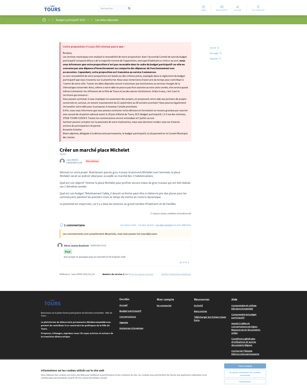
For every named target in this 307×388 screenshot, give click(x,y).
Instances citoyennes (131, 328)
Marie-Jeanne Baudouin (76, 245)
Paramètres (245, 381)
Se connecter (164, 305)
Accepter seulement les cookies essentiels (245, 374)
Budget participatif (130, 310)
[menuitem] (136, 305)
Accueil (123, 305)
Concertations (127, 316)
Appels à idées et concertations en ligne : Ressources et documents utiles (245, 328)
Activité (198, 305)
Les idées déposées (106, 20)
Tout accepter (245, 366)
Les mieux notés (128, 225)
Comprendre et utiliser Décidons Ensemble (244, 307)
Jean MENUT (72, 159)
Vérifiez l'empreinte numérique (176, 274)
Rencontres (200, 311)
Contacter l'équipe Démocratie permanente (245, 352)
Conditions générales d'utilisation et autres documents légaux (243, 342)
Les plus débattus (182, 225)
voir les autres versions (142, 274)
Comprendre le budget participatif (243, 316)
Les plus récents (146, 225)
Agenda (123, 322)
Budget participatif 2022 (70, 20)
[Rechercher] (129, 8)
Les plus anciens (164, 225)
